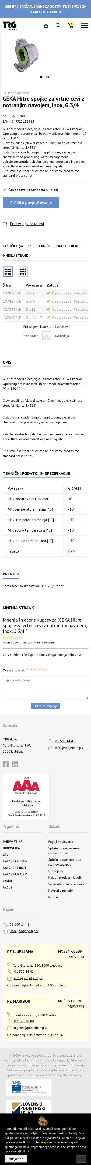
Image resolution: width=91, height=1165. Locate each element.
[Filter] (23, 271)
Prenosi (75, 246)
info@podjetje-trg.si (69, 748)
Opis (29, 246)
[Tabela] (8, 271)
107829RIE (12, 317)
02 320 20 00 (24, 1021)
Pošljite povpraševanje (31, 202)
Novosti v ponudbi (61, 890)
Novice (53, 897)
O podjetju (55, 871)
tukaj (42, 1142)
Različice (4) (13, 246)
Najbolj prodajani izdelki (65, 877)
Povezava (34, 285)
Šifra (7, 285)
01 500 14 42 (65, 741)
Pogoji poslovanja (60, 842)
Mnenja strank (15, 255)
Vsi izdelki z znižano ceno (66, 884)
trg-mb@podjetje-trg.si (30, 1028)
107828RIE (12, 309)
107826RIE (12, 293)
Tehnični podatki (51, 246)
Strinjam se (16, 1159)
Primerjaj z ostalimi (27, 223)
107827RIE (12, 301)
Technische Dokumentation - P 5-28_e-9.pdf (33, 586)
